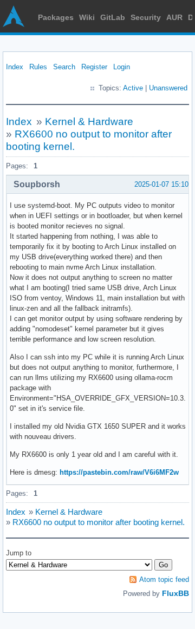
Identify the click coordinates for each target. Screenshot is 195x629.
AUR (174, 17)
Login (121, 67)
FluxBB (175, 593)
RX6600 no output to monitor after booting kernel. (98, 522)
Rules (38, 67)
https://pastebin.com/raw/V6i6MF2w (119, 472)
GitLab (112, 17)
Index (14, 67)
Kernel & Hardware (89, 121)
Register (94, 67)
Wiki (87, 17)
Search (64, 67)
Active (133, 88)
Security (146, 17)
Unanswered (168, 88)
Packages (56, 17)
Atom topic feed (164, 579)
